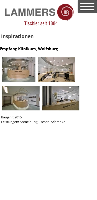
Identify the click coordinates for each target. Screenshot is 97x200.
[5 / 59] (21, 109)
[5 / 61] (56, 81)
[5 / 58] (18, 81)
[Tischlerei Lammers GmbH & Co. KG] (38, 24)
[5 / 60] (60, 109)
